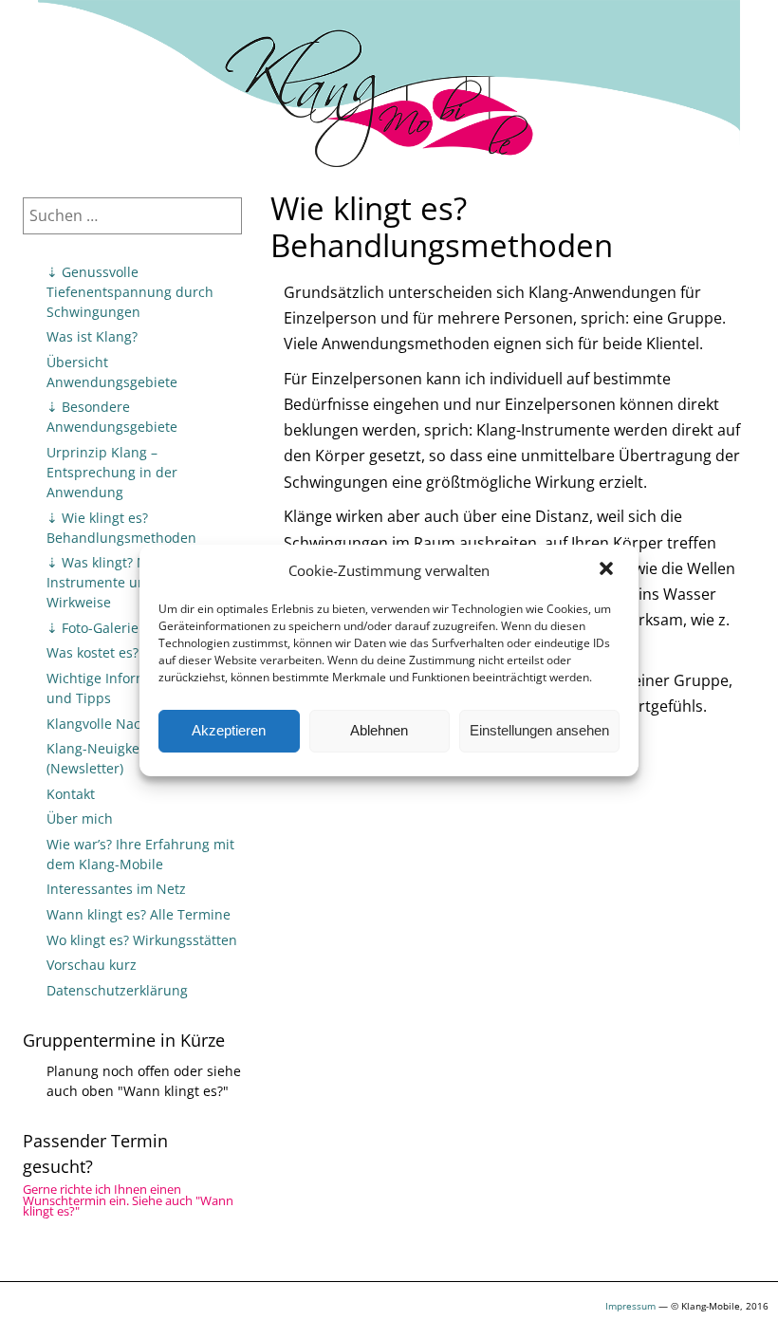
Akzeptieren (229, 730)
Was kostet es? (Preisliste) (127, 652)
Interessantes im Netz (116, 889)
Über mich (79, 818)
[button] (608, 570)
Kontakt (70, 794)
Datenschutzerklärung (117, 990)
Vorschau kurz (91, 965)
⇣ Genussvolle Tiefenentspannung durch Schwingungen (129, 292)
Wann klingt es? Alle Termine (138, 914)
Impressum (630, 1305)
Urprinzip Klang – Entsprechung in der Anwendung (111, 472)
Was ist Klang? (92, 336)
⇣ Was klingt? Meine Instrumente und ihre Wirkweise (115, 582)
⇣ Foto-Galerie (92, 628)
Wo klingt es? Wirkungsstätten (141, 940)
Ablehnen (379, 730)
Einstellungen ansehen (539, 730)
